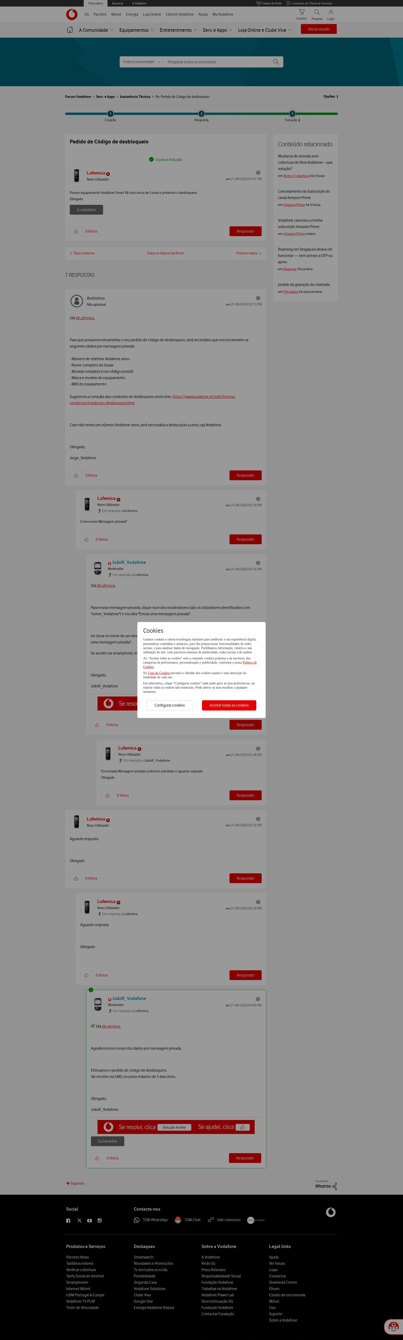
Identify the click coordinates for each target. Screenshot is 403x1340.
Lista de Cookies (159, 673)
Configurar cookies (169, 705)
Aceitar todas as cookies (229, 705)
